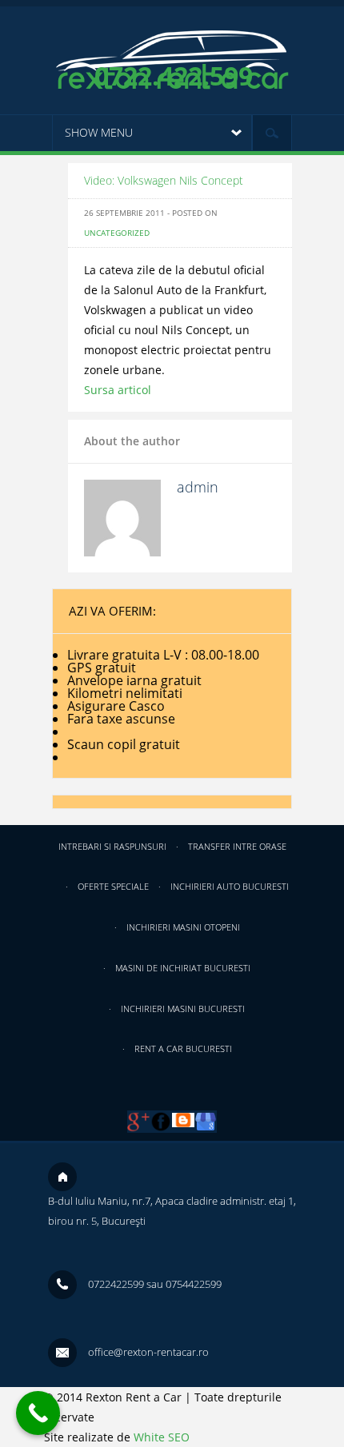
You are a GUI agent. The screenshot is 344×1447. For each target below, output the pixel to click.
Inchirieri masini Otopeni (183, 927)
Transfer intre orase (237, 846)
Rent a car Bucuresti (183, 1048)
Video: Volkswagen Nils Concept (163, 180)
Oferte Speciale (113, 886)
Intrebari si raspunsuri (112, 846)
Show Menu (99, 132)
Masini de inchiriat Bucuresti (182, 968)
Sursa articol (117, 389)
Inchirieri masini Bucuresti (183, 1008)
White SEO (162, 1437)
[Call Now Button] (38, 1413)
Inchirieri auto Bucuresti (229, 886)
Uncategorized (117, 232)
